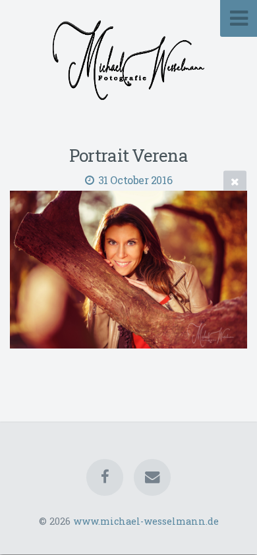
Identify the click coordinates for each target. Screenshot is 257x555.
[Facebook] (104, 477)
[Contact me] (152, 477)
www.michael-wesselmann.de (146, 521)
